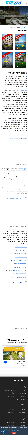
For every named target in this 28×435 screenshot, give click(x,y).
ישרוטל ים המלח (22, 250)
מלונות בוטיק (23, 408)
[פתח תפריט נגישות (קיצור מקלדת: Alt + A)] (3, 432)
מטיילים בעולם (11, 414)
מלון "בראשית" (22, 169)
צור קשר (24, 392)
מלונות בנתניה (11, 425)
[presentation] (26, 356)
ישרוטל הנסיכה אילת (21, 264)
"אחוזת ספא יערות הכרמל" (11, 120)
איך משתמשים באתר (9, 390)
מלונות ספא (23, 411)
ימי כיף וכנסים (11, 412)
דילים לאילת (23, 396)
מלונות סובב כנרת (22, 424)
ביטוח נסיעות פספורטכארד (20, 399)
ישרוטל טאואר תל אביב (20, 267)
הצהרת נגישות (11, 396)
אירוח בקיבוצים (11, 409)
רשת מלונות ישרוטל (21, 90)
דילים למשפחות (22, 414)
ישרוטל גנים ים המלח (21, 257)
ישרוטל (25, 77)
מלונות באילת (23, 422)
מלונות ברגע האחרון (10, 395)
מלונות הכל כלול (10, 408)
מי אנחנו (24, 390)
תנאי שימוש (11, 398)
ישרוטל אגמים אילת (21, 254)
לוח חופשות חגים (22, 395)
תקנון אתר (12, 393)
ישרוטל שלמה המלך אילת (19, 260)
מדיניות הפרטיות (22, 398)
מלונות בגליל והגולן (10, 422)
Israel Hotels (23, 393)
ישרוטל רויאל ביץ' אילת (20, 277)
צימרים (12, 411)
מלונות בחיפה (23, 425)
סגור (14, 433)
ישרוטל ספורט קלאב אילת (19, 274)
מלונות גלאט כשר (22, 412)
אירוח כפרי (24, 409)
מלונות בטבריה (11, 424)
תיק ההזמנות (11, 392)
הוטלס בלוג (23, 27)
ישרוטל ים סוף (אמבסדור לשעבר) (17, 270)
